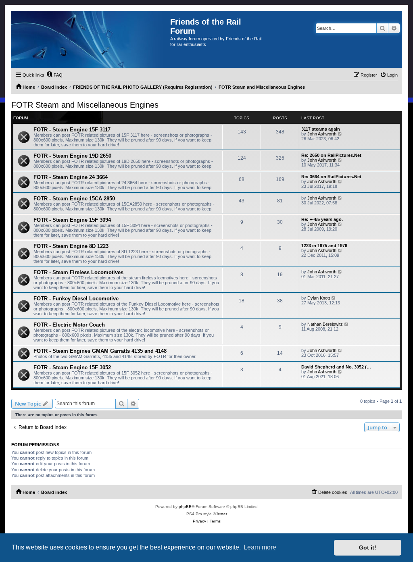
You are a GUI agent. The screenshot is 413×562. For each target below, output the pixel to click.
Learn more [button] (260, 547)
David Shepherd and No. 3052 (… (336, 366)
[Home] (90, 39)
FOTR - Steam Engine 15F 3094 (72, 220)
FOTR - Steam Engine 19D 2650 (72, 156)
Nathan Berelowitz (325, 324)
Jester (221, 514)
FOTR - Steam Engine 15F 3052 (72, 367)
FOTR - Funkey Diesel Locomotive (76, 299)
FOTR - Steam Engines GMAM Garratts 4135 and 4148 (100, 351)
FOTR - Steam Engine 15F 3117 (72, 130)
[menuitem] (54, 75)
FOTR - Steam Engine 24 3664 (70, 177)
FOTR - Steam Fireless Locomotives (78, 272)
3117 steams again (320, 129)
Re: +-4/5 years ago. (322, 219)
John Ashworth (321, 133)
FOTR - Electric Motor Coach (69, 325)
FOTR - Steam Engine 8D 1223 (70, 246)
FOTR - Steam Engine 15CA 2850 (74, 199)
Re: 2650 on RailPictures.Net (331, 155)
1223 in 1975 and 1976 (324, 245)
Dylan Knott (318, 298)
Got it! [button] (367, 547)
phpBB (185, 506)
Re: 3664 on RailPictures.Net (331, 176)
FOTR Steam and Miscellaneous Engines (85, 104)
